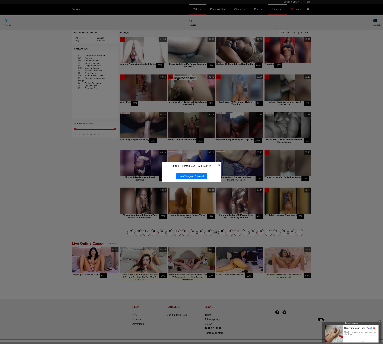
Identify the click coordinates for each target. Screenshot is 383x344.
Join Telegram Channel (191, 176)
